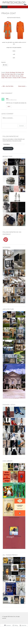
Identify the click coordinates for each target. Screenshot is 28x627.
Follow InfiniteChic (11, 136)
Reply (9, 106)
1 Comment (23, 77)
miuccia (21, 75)
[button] (7, 30)
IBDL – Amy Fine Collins (7, 86)
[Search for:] (25, 7)
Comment (21, 125)
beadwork (3, 75)
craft (10, 75)
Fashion (13, 75)
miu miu (17, 75)
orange (2, 77)
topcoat (9, 77)
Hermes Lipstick (22, 86)
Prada (6, 77)
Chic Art (7, 72)
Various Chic (13, 74)
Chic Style (7, 74)
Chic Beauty (12, 72)
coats (7, 75)
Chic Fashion (18, 72)
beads (22, 74)
